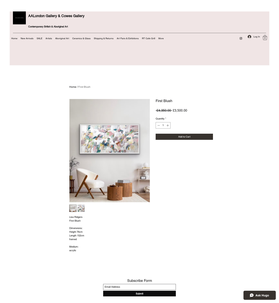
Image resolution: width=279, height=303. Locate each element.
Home (72, 86)
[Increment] (168, 125)
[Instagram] (241, 38)
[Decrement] (158, 125)
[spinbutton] (163, 125)
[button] (265, 37)
